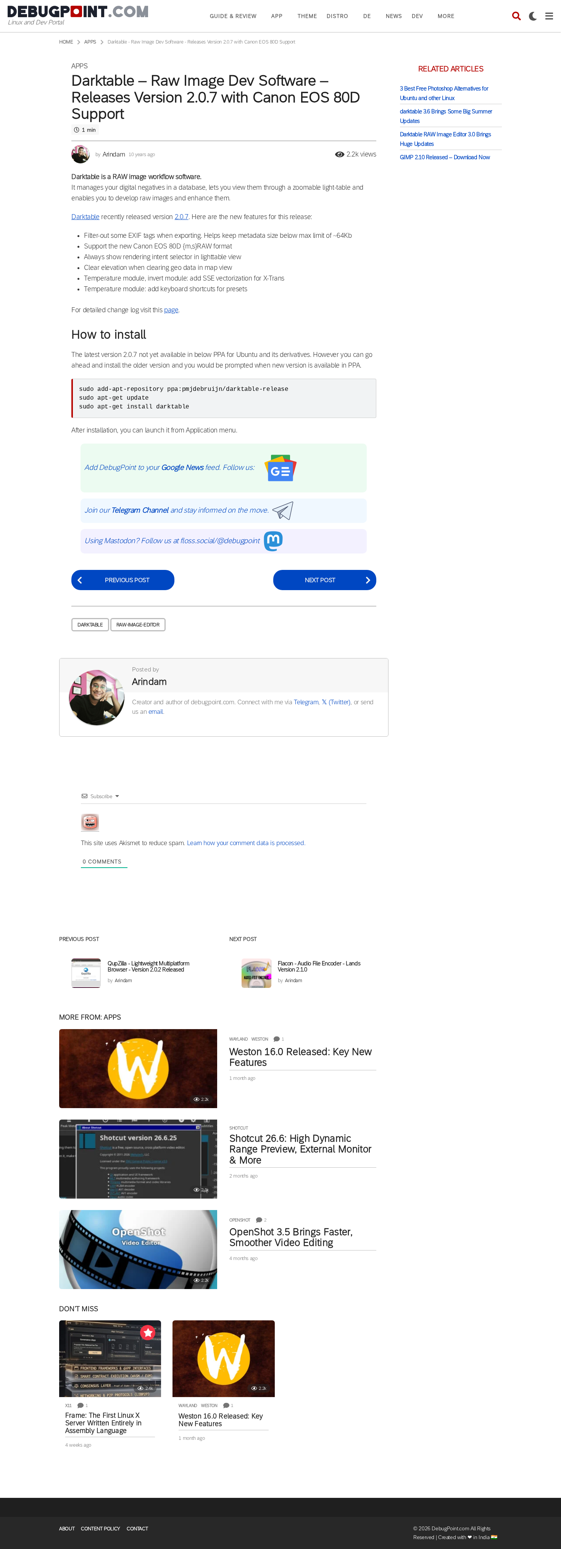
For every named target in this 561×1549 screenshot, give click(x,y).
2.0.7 (182, 217)
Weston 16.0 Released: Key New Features (300, 1057)
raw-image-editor (138, 625)
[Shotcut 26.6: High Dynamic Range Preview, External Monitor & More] (138, 1159)
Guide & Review (233, 16)
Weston (259, 1039)
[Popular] (147, 1332)
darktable (90, 625)
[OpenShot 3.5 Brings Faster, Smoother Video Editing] (138, 1249)
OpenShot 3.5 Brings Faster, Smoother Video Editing (291, 1237)
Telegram (306, 702)
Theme (307, 16)
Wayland (238, 1039)
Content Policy (100, 1528)
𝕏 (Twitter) (336, 702)
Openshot (239, 1220)
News (394, 16)
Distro (337, 16)
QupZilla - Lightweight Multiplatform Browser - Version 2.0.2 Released (149, 966)
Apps (79, 66)
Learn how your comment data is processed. (246, 843)
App (277, 16)
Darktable (85, 217)
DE (367, 16)
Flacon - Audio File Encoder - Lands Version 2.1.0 (319, 966)
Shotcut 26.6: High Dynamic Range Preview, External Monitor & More (300, 1149)
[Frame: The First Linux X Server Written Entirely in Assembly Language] (110, 1358)
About (66, 1528)
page (171, 310)
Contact (137, 1528)
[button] (516, 16)
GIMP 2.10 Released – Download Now (445, 157)
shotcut (238, 1128)
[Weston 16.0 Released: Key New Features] (138, 1068)
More (446, 16)
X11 (68, 1405)
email (155, 711)
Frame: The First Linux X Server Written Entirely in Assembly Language (103, 1423)
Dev (417, 16)
